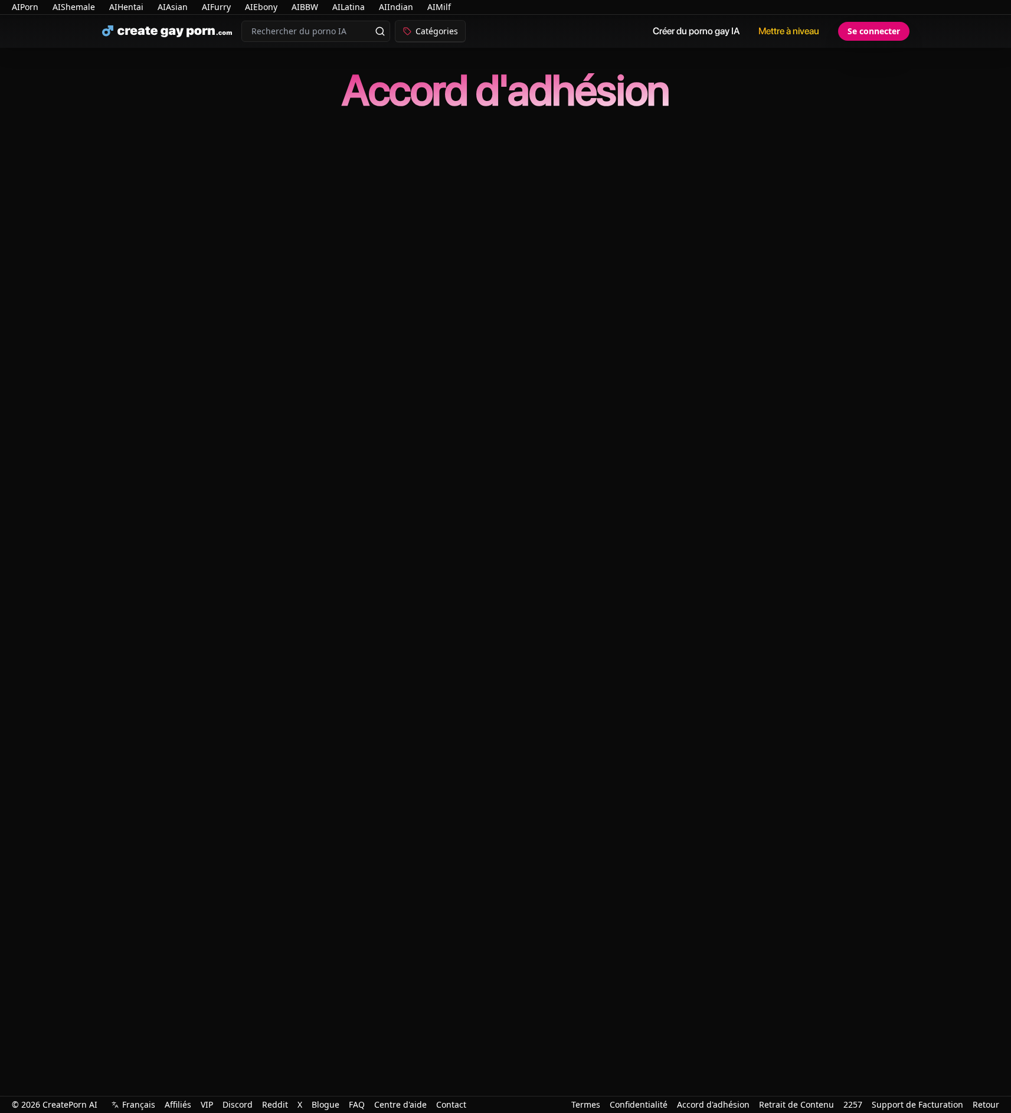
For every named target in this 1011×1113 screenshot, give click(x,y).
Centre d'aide (400, 1104)
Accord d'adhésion (713, 1104)
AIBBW (305, 6)
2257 (852, 1104)
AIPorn (25, 6)
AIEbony (261, 6)
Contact (451, 1104)
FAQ (357, 1104)
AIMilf (439, 6)
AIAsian (173, 6)
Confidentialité (639, 1104)
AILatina (348, 6)
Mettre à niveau (788, 31)
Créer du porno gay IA (696, 31)
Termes (585, 1104)
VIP (207, 1104)
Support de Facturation (917, 1104)
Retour (986, 1104)
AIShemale (74, 6)
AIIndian (396, 6)
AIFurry (216, 6)
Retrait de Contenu (796, 1104)
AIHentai (126, 6)
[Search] (380, 31)
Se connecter (874, 31)
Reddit (275, 1104)
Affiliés (178, 1104)
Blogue (325, 1104)
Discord (238, 1104)
